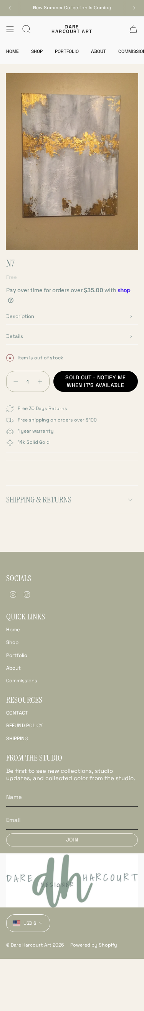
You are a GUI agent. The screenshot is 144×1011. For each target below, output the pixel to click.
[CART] (133, 29)
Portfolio (16, 655)
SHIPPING (17, 738)
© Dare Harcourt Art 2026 (35, 945)
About (13, 668)
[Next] (134, 8)
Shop (12, 642)
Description (20, 316)
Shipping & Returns (38, 499)
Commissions (21, 680)
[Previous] (9, 8)
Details (14, 336)
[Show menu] (10, 29)
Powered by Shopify (93, 945)
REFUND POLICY (24, 725)
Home (13, 629)
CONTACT (17, 713)
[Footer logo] (72, 881)
